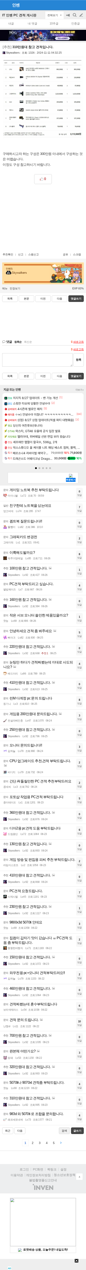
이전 (43, 298)
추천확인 (8, 254)
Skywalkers (13, 52)
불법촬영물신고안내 (43, 1180)
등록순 (18, 341)
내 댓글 (32, 23)
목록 (10, 298)
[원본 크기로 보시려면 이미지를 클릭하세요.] (43, 99)
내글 (11, 23)
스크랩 (77, 254)
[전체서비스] (81, 4)
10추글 (54, 23)
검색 (64, 1130)
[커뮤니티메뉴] (4, 5)
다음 (59, 298)
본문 (26, 298)
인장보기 (15, 288)
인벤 (16, 5)
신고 (20, 254)
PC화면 (38, 1169)
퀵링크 (51, 1169)
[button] (36, 468)
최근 (7, 1130)
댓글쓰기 (76, 298)
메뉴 (4, 288)
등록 (78, 359)
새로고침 (78, 341)
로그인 (24, 1169)
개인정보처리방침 (38, 1175)
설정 (63, 1169)
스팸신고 (33, 254)
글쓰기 (81, 15)
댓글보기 (76, 376)
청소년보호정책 (64, 1175)
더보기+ (80, 389)
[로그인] (73, 4)
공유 (65, 254)
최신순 (28, 341)
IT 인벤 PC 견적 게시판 (19, 15)
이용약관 (17, 1175)
